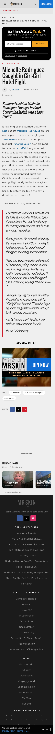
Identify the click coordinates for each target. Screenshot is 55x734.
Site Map (26, 604)
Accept (45, 729)
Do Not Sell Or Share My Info (26, 638)
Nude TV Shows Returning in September (26, 572)
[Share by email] (24, 409)
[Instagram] (33, 518)
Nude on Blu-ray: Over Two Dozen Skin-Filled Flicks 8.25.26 (26, 564)
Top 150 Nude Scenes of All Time (26, 544)
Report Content (26, 643)
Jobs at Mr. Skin (26, 687)
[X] (26, 518)
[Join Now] (46, 4)
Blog (12, 18)
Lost (4, 130)
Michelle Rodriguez (28, 130)
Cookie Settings (26, 632)
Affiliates (26, 670)
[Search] (35, 4)
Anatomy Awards (26, 533)
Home (4, 18)
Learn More (23, 728)
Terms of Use (22, 56)
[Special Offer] (26, 367)
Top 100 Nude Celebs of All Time (26, 550)
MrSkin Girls (11, 11)
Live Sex (26, 703)
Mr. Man (26, 698)
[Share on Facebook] (12, 409)
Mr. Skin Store (26, 692)
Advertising (26, 675)
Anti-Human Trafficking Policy (26, 649)
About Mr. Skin (26, 664)
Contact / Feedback (26, 599)
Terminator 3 (9, 139)
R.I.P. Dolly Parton (26, 555)
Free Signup (40, 44)
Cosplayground (26, 681)
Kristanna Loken (21, 144)
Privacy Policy (10, 56)
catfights (10, 398)
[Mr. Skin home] (16, 4)
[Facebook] (20, 518)
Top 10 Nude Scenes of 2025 (26, 538)
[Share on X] (18, 409)
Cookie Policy (26, 627)
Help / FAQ (26, 610)
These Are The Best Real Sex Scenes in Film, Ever (26, 581)
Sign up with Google (28, 51)
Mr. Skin (15, 89)
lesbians (16, 393)
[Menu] (5, 4)
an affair (22, 148)
